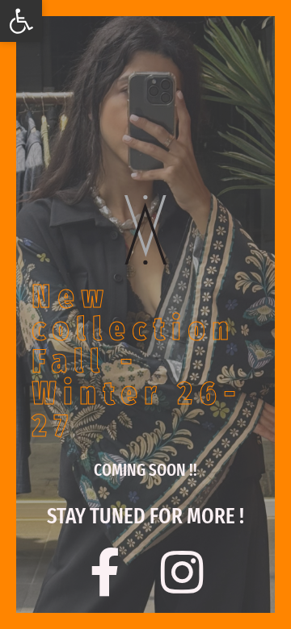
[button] (21, 21)
